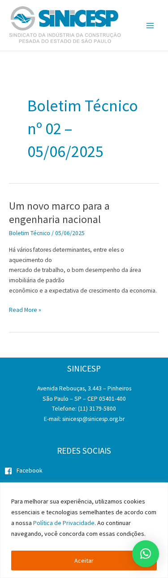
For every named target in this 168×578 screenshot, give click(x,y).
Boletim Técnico (29, 233)
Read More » (25, 310)
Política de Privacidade (64, 523)
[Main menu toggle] (150, 25)
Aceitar (84, 560)
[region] (84, 530)
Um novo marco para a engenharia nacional (59, 212)
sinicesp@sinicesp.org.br (93, 419)
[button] (145, 553)
